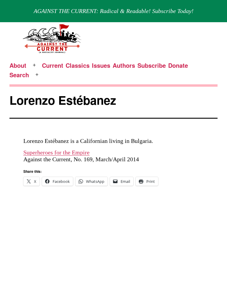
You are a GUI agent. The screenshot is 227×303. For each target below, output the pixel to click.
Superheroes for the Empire (56, 152)
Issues (101, 65)
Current (52, 65)
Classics (78, 65)
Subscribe (151, 65)
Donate (178, 65)
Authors (124, 65)
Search (19, 74)
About (17, 65)
